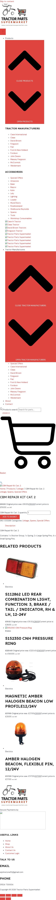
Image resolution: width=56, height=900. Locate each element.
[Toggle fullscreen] (8, 895)
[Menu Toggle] (3, 32)
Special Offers (20, 492)
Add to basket (10, 517)
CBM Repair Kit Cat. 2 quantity (13, 512)
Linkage (20, 489)
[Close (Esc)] (19, 895)
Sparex (10, 492)
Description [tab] (10, 526)
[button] (1, 482)
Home (2, 489)
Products (11, 489)
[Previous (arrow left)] (2, 898)
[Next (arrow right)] (8, 898)
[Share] (14, 895)
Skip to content (7, 1)
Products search (10, 410)
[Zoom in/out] (2, 895)
